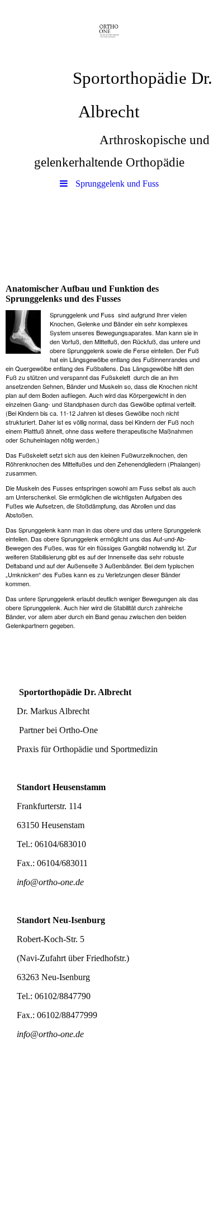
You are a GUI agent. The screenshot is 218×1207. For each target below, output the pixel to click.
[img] (109, 30)
